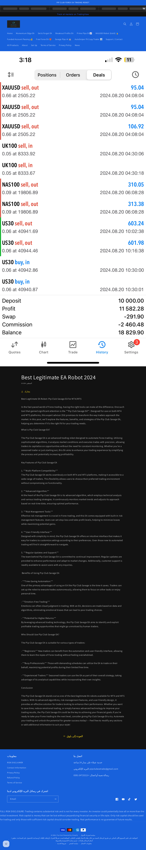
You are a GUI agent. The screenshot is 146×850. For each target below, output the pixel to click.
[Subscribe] (55, 799)
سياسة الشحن (73, 843)
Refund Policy (13, 777)
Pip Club (60, 835)
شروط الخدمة (61, 843)
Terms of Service (14, 782)
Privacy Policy (13, 772)
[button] (125, 24)
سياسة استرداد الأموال (88, 835)
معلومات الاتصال (86, 843)
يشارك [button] (27, 391)
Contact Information (16, 767)
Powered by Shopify (70, 835)
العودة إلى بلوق (75, 736)
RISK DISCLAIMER (15, 762)
